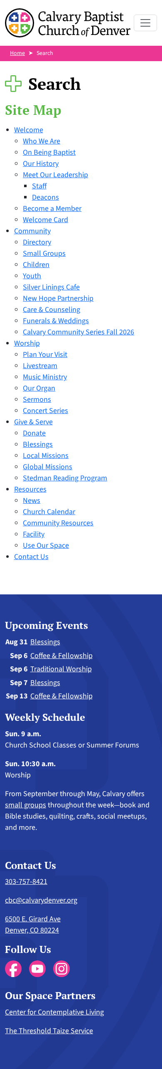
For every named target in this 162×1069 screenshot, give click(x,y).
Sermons (37, 399)
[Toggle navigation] (145, 23)
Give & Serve (33, 422)
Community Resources (58, 523)
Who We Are (41, 141)
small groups (25, 805)
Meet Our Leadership (55, 175)
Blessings (38, 444)
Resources (30, 489)
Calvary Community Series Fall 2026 (78, 332)
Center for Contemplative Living (54, 1012)
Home (17, 53)
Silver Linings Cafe (51, 287)
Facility (33, 534)
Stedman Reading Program (65, 478)
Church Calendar (49, 512)
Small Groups (44, 253)
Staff (39, 186)
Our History (41, 163)
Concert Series (45, 411)
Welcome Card (45, 220)
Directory (37, 242)
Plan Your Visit (45, 354)
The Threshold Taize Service (49, 1031)
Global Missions (47, 467)
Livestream (40, 366)
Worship (27, 343)
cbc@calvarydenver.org (41, 900)
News (31, 500)
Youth (32, 276)
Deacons (45, 197)
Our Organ (39, 388)
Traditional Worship (61, 669)
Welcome (28, 130)
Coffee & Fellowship (61, 656)
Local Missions (46, 455)
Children (36, 265)
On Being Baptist (49, 152)
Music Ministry (45, 377)
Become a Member (52, 208)
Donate (34, 433)
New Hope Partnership (58, 298)
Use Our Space (46, 545)
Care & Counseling (51, 309)
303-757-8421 (26, 881)
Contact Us (31, 557)
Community (32, 231)
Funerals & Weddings (56, 321)
